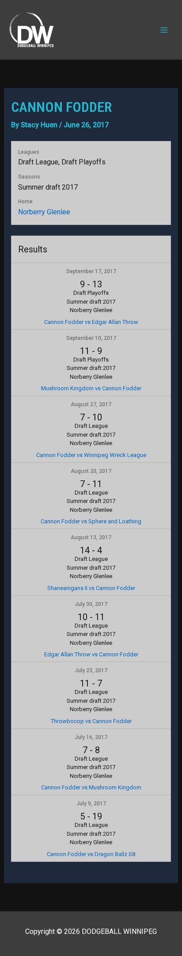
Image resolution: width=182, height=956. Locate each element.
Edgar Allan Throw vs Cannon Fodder (91, 654)
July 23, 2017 (91, 670)
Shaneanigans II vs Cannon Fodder (91, 588)
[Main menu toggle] (164, 29)
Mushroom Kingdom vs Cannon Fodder (91, 388)
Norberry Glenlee (44, 212)
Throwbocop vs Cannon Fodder (91, 721)
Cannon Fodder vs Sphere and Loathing (91, 521)
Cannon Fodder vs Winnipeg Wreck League (91, 455)
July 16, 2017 (91, 737)
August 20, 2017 (91, 471)
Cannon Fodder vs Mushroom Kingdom (91, 787)
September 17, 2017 (91, 271)
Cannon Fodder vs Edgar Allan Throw (91, 322)
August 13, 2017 (91, 537)
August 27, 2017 (91, 404)
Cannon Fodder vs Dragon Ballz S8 (91, 854)
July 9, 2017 (91, 803)
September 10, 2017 (91, 338)
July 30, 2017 (91, 604)
